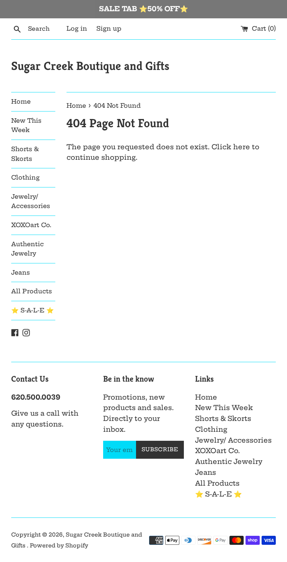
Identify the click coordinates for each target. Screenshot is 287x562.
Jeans (20, 272)
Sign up (108, 28)
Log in (77, 28)
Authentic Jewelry (27, 248)
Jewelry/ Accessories (30, 201)
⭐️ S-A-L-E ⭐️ (32, 310)
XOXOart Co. (31, 225)
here (241, 147)
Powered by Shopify (59, 545)
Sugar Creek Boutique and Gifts (90, 65)
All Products (31, 291)
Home (21, 101)
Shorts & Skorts (25, 153)
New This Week (26, 125)
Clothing (25, 177)
